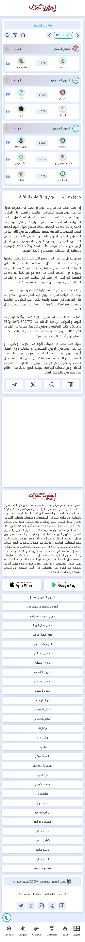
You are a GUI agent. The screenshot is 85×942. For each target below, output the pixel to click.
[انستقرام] (41, 906)
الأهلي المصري (42, 719)
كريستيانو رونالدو (42, 821)
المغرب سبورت (21, 881)
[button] (77, 35)
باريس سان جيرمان (42, 765)
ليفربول (43, 747)
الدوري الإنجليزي (42, 644)
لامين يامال (42, 859)
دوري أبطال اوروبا (42, 625)
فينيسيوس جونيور (42, 868)
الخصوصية (24, 894)
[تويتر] (52, 906)
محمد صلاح (42, 831)
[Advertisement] (42, 442)
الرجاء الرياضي (42, 690)
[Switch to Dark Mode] (6, 917)
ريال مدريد (42, 737)
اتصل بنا (37, 894)
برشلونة (42, 728)
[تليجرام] (21, 906)
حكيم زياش (43, 793)
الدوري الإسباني (42, 653)
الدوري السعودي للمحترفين (42, 606)
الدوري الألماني (42, 672)
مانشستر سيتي (43, 756)
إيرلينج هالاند (42, 849)
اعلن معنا (49, 894)
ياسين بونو (42, 803)
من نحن (62, 894)
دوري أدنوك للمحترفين (42, 616)
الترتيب (17, 49)
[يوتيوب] (31, 906)
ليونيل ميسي (42, 812)
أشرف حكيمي (42, 784)
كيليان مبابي (42, 840)
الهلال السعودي (43, 709)
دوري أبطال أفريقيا (43, 634)
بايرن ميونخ (42, 775)
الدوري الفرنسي (42, 681)
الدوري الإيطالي (42, 662)
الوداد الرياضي (42, 700)
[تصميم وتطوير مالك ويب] (69, 882)
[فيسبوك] (62, 906)
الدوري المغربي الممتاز (42, 597)
